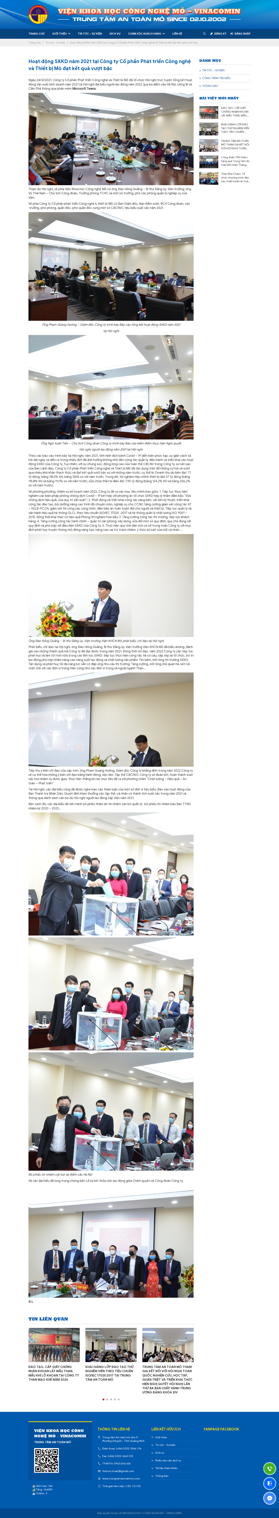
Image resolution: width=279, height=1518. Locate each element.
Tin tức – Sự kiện (90, 33)
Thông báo (210, 86)
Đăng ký (220, 33)
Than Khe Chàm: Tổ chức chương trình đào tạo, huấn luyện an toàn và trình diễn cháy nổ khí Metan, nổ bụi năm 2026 (236, 177)
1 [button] (103, 1399)
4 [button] (115, 1399)
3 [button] (111, 1399)
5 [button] (119, 1399)
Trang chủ (36, 33)
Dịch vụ (115, 33)
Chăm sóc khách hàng (144, 33)
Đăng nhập (243, 33)
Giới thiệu (59, 33)
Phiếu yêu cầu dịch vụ (168, 1460)
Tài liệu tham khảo (166, 1468)
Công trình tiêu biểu (216, 78)
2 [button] (107, 1399)
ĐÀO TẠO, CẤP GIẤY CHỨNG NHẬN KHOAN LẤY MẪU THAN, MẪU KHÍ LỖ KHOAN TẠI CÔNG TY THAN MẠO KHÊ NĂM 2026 (234, 111)
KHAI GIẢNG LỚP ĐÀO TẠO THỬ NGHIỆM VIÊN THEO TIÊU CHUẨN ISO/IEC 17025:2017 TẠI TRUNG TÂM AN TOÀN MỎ (235, 128)
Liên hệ (177, 33)
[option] (54, 1355)
